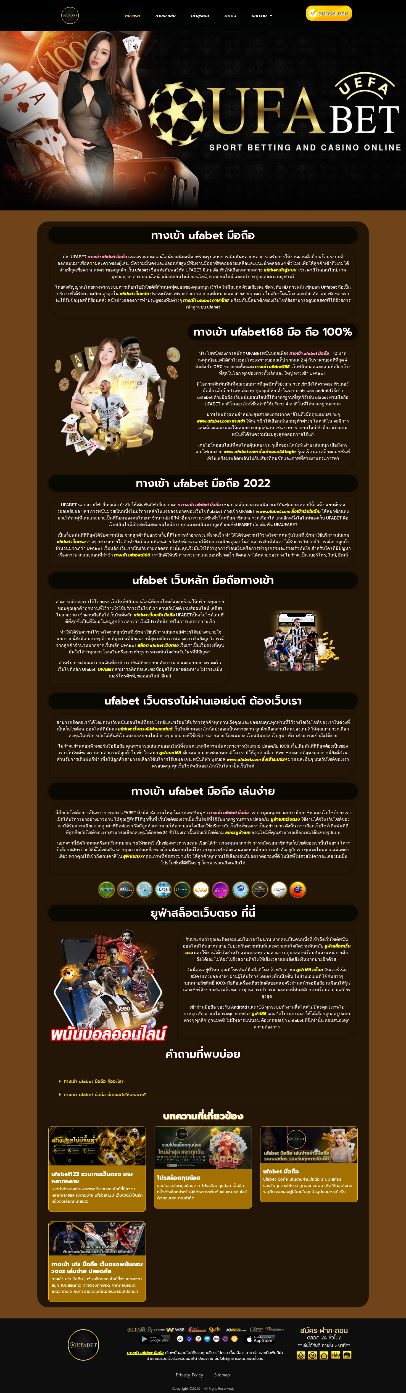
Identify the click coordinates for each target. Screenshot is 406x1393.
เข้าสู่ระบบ (200, 15)
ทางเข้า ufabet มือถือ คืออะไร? (93, 1081)
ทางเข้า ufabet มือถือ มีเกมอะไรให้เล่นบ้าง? (105, 1094)
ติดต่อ (230, 15)
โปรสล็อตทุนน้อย (179, 1177)
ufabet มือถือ (281, 1171)
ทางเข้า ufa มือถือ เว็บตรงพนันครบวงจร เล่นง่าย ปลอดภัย (97, 1268)
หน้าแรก (132, 15)
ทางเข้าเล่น (165, 15)
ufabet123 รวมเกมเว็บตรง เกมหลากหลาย (92, 1178)
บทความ (259, 15)
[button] (203, 1081)
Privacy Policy (189, 1375)
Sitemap (222, 1375)
